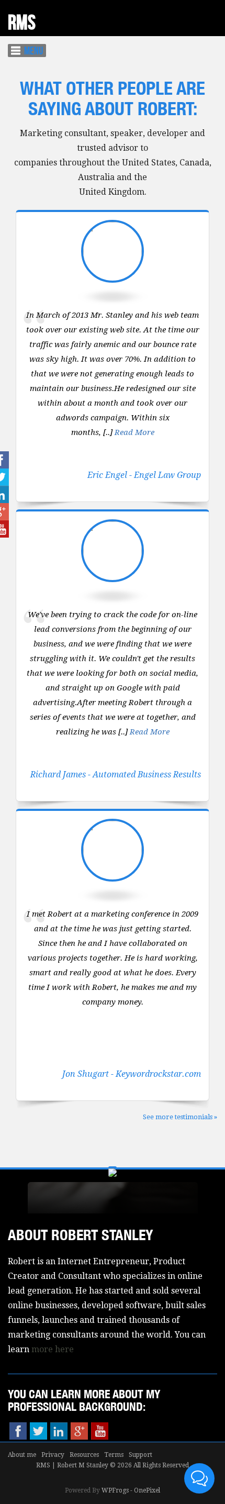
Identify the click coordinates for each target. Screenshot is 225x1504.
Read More (134, 432)
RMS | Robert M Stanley (72, 1465)
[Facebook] (18, 1431)
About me (22, 1454)
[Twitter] (38, 1431)
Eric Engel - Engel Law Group (144, 475)
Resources (84, 1454)
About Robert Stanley (80, 1235)
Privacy (52, 1454)
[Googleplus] (79, 1431)
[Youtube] (99, 1431)
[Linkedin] (59, 1431)
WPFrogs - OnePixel (131, 1490)
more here (52, 1349)
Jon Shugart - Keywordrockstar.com (131, 1074)
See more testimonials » (180, 1116)
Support (140, 1454)
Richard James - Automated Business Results (115, 774)
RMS (22, 23)
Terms (113, 1454)
